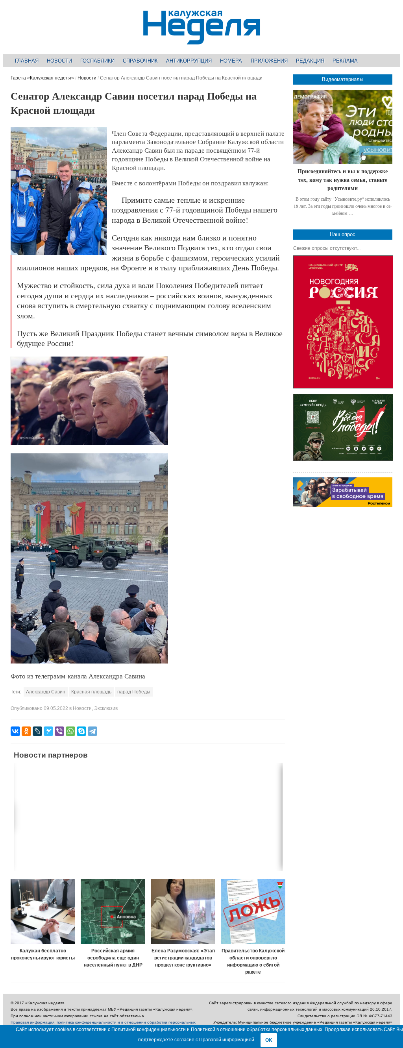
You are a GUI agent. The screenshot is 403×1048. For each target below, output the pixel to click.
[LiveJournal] (37, 731)
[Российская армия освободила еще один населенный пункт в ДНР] (113, 911)
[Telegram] (92, 731)
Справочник (140, 61)
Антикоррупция (189, 61)
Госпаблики (97, 61)
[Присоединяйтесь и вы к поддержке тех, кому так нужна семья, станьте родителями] (342, 127)
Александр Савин (45, 692)
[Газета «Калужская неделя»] (202, 40)
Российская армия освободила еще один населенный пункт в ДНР (113, 958)
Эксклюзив (106, 708)
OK (268, 1040)
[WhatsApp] (70, 731)
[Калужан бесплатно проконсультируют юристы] (43, 911)
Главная (27, 61)
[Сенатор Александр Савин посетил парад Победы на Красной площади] (59, 253)
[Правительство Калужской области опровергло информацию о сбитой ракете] (253, 911)
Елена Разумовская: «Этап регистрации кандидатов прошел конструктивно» (183, 958)
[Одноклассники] (26, 731)
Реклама (345, 61)
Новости (59, 61)
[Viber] (59, 731)
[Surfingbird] (48, 731)
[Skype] (81, 731)
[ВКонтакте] (15, 731)
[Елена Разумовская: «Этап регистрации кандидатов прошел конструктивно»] (183, 911)
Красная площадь (91, 692)
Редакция (310, 61)
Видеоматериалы (342, 79)
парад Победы (133, 692)
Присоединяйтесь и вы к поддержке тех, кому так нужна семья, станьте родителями (343, 179)
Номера (231, 61)
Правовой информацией (226, 1039)
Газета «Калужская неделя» (42, 78)
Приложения (269, 61)
